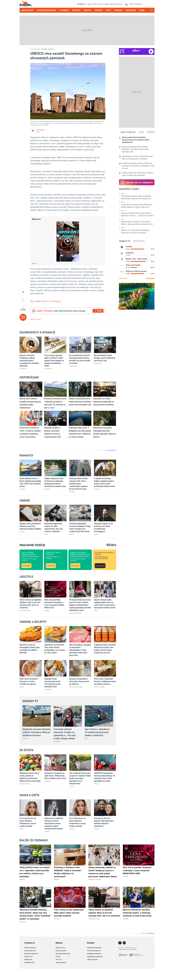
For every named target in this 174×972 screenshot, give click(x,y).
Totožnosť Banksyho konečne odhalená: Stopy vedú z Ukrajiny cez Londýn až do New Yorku (79, 527)
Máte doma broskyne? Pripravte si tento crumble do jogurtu (29, 681)
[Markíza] (122, 247)
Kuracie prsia (48, 689)
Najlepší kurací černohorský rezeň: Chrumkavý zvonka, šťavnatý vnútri (52, 682)
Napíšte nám (28, 959)
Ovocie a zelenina (25, 784)
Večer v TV (139, 241)
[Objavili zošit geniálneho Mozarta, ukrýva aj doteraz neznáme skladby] (31, 513)
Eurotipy (76, 10)
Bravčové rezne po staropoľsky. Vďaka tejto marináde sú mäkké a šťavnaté (30, 648)
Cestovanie (25, 738)
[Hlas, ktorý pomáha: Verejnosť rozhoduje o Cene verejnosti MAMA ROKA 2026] (55, 589)
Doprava (118, 10)
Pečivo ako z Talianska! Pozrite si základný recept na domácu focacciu (105, 681)
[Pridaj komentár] (23, 292)
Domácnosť (47, 781)
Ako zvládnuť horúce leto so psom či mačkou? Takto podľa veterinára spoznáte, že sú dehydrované (80, 778)
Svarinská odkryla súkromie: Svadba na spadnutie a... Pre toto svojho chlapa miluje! (65, 734)
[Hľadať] (151, 10)
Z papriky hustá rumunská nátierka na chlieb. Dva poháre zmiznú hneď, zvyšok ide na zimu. (105, 648)
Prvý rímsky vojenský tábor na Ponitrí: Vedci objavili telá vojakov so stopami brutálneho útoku (54, 360)
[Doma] (122, 266)
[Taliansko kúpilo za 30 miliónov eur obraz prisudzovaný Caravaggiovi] (105, 513)
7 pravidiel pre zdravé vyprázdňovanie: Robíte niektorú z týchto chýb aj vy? (136, 205)
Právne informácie (30, 948)
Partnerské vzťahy (25, 610)
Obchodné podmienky (63, 954)
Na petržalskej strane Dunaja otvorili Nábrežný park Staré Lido (104, 358)
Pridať (99, 311)
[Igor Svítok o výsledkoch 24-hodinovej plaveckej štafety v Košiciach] (99, 716)
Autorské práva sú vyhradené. (127, 949)
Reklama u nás (60, 948)
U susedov (64, 10)
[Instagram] (124, 943)
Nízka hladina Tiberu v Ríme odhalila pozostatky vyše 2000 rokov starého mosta (30, 482)
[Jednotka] (122, 259)
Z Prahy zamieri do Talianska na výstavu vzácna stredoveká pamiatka (138, 173)
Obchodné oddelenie (94, 951)
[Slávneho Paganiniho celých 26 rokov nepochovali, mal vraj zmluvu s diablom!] (55, 513)
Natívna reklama (61, 962)
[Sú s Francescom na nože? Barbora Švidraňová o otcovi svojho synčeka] (31, 807)
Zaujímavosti (27, 10)
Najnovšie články (129, 189)
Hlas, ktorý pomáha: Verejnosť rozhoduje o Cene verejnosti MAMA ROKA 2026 (54, 603)
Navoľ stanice (123, 278)
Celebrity (47, 831)
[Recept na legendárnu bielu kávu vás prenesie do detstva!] (80, 668)
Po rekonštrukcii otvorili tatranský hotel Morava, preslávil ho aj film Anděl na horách (79, 359)
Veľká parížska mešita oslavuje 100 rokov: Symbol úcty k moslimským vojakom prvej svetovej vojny (78, 483)
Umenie (22, 531)
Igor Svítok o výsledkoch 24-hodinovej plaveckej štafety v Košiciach (97, 732)
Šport (86, 738)
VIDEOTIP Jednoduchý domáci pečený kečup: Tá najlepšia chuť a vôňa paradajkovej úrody (104, 777)
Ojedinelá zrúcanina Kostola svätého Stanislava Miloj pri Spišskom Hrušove (36, 732)
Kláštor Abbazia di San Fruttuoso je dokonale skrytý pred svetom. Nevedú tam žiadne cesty (55, 482)
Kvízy (108, 10)
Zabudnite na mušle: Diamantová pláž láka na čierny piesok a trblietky (137, 157)
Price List (58, 959)
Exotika (87, 10)
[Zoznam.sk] (124, 955)
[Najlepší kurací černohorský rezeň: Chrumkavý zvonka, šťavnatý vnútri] (55, 668)
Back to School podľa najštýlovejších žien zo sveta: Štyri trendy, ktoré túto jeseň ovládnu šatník (104, 603)
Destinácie (131, 10)
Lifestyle (47, 610)
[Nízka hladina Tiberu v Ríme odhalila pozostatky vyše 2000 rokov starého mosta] (31, 468)
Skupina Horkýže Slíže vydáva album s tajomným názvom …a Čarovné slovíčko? (137, 214)
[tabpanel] (136, 156)
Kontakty (90, 943)
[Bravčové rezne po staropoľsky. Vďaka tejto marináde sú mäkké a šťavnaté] (31, 634)
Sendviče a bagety (99, 687)
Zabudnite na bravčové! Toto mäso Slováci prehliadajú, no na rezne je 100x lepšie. (54, 648)
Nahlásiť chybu (35, 319)
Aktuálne (51, 49)
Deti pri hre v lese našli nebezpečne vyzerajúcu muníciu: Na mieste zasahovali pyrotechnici (135, 231)
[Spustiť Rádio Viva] (136, 50)
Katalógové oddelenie (94, 954)
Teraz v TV (124, 241)
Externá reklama (61, 951)
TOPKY (22, 829)
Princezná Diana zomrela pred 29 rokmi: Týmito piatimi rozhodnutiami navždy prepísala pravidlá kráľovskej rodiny (80, 604)
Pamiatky (22, 489)
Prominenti (57, 741)
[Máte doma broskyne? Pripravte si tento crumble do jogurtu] (31, 668)
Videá (141, 10)
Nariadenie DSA (29, 962)
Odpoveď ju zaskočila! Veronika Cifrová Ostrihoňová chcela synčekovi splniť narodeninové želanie (53, 823)
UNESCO (45, 301)
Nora (107, 4)
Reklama (59, 943)
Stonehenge (55, 301)
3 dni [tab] (141, 132)
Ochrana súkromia (30, 951)
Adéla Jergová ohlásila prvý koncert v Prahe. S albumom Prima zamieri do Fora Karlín (137, 222)
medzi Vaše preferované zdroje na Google (60, 311)
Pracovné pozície (32, 545)
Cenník (58, 957)
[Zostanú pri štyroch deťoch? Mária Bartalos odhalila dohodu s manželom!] (105, 807)
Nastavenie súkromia (31, 954)
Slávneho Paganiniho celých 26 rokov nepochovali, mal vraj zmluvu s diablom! (53, 527)
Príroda (98, 10)
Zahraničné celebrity (75, 613)
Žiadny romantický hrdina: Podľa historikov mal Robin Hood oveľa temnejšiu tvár (135, 149)
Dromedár (44, 49)
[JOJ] (122, 253)
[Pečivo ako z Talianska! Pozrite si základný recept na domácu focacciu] (105, 668)
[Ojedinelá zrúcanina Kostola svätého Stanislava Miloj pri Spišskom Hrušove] (36, 716)
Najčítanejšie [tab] (128, 132)
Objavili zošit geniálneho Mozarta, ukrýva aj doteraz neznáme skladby (30, 526)
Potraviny (97, 784)
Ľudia (46, 534)
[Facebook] (119, 943)
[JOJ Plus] (122, 272)
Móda (95, 610)
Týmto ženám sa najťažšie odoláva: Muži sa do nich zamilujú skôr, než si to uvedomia (30, 603)
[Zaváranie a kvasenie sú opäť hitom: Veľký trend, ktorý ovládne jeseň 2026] (55, 762)
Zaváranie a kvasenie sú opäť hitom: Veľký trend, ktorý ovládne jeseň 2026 (55, 776)
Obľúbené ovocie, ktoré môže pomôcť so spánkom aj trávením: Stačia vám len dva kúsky (30, 777)
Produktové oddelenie (94, 948)
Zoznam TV (30, 701)
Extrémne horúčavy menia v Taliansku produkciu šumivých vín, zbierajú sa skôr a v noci (138, 165)
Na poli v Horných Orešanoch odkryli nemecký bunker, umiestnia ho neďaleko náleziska (29, 360)
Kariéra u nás (28, 957)
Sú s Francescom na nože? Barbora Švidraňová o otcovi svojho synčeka (28, 822)
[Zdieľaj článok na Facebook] (23, 300)
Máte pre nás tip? (92, 959)
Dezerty (22, 687)
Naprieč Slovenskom (46, 10)
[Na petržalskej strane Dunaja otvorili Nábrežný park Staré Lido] (105, 345)
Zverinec (71, 786)
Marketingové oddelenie (95, 957)
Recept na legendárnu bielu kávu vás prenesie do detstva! (79, 681)
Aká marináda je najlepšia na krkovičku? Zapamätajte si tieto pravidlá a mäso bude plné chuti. (80, 649)
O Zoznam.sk (29, 943)
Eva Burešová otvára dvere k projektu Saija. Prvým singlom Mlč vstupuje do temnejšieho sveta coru (136, 197)
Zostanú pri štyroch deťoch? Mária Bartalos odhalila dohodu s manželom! (104, 822)
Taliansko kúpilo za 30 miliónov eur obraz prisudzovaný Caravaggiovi (103, 527)
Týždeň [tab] (150, 132)
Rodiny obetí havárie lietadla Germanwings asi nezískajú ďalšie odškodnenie (135, 139)
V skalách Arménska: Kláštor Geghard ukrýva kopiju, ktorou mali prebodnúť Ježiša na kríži (104, 482)
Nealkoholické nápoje (75, 687)
